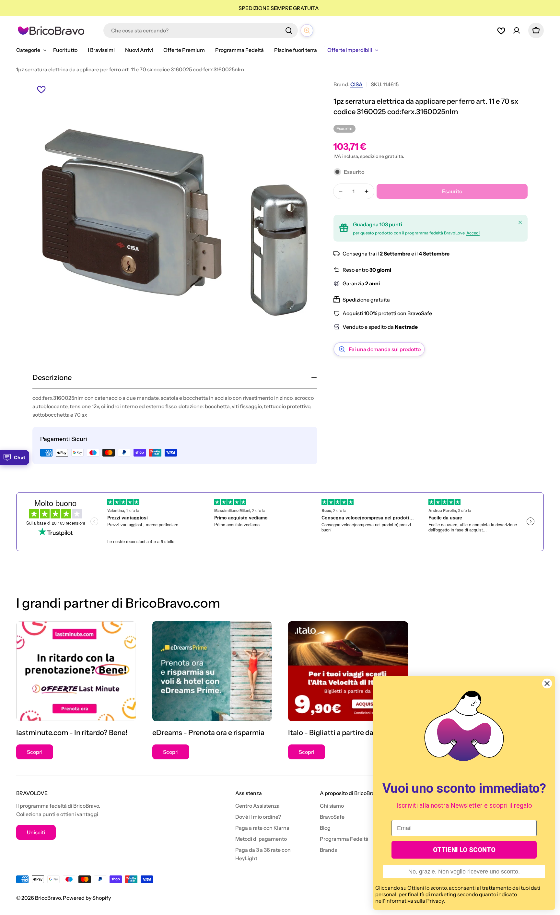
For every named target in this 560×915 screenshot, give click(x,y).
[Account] (516, 30)
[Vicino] (520, 222)
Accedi (473, 233)
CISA (356, 84)
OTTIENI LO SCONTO (464, 850)
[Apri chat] (306, 30)
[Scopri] (76, 671)
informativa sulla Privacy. (415, 900)
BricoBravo (48, 898)
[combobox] (200, 30)
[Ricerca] (289, 30)
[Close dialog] (547, 683)
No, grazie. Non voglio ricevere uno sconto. (464, 871)
